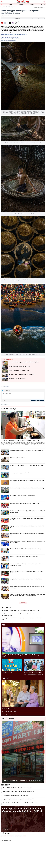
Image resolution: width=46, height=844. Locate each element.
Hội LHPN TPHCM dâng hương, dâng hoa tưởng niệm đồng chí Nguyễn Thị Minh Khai (20, 610)
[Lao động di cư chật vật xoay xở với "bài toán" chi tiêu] (23, 425)
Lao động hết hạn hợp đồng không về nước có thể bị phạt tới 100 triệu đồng (27, 488)
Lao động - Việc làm (13, 6)
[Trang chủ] (1, 4)
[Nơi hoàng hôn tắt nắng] (23, 693)
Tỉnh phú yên (6, 386)
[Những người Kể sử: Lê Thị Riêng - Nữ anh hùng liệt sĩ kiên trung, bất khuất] (23, 640)
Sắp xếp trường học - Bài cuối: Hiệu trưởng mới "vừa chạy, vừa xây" (25, 503)
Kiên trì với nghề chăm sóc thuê (17, 457)
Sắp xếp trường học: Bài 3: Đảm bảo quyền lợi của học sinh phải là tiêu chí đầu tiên (27, 526)
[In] (16, 22)
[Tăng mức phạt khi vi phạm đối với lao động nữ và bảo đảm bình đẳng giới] (5, 452)
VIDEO (4, 625)
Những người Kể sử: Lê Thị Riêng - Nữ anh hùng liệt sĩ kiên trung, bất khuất (22, 655)
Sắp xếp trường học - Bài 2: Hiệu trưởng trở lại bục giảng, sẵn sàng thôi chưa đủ (27, 534)
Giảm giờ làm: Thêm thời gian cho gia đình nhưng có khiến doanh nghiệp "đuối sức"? (26, 572)
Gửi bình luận (37, 400)
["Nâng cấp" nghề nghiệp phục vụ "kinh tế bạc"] (5, 475)
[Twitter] (10, 22)
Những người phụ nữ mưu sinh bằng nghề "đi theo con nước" (12, 38)
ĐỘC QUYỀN (21, 4)
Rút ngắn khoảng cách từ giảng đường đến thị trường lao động (24, 556)
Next (44, 751)
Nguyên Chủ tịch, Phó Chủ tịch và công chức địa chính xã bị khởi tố (18, 799)
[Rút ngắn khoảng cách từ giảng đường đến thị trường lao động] (5, 558)
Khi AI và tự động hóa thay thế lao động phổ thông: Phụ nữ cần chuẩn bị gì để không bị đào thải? (27, 511)
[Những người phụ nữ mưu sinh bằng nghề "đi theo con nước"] (5, 375)
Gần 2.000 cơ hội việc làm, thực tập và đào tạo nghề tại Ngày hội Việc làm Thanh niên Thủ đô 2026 (26, 564)
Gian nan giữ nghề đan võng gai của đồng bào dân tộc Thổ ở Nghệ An (14, 34)
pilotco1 (5, 840)
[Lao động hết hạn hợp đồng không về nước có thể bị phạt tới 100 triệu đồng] (5, 490)
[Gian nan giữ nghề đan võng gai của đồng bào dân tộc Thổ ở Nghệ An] (5, 363)
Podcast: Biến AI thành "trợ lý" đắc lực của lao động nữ (22, 495)
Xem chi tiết (6, 829)
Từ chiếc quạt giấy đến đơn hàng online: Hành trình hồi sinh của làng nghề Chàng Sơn (26, 519)
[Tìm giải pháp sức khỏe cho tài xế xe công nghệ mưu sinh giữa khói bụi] (5, 581)
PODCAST (5, 678)
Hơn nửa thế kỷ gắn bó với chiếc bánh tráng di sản (10, 35)
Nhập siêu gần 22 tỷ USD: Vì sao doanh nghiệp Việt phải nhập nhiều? (18, 791)
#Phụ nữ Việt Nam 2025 (20, 835)
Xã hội (7, 6)
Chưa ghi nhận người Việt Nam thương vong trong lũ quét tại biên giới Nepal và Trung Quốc (22, 613)
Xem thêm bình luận (5, 404)
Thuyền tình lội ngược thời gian (10, 711)
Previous (2, 751)
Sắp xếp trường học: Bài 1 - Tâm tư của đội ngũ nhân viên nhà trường (25, 548)
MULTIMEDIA (32, 4)
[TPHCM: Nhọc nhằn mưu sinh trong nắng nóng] (5, 371)
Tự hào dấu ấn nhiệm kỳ (7, 672)
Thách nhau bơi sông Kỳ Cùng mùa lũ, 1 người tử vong (15, 795)
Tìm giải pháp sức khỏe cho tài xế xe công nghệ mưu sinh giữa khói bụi (26, 579)
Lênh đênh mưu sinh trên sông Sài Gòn (8, 40)
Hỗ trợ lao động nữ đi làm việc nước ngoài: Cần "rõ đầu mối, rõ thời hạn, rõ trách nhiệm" (27, 587)
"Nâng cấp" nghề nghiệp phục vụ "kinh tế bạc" (20, 473)
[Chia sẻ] (13, 22)
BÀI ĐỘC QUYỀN (8, 718)
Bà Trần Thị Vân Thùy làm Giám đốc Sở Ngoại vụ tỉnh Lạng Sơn (17, 787)
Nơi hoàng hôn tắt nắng (7, 615)
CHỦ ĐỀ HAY (5, 833)
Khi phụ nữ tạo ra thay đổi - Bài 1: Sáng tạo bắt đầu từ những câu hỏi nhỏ (23, 780)
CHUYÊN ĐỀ (43, 4)
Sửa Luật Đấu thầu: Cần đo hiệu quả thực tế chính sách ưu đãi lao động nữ (26, 465)
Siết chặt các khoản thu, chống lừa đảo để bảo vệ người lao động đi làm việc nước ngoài (27, 481)
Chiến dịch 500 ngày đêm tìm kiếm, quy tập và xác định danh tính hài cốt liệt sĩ (22, 809)
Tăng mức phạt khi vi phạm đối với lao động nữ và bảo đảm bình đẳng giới (26, 450)
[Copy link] (18, 22)
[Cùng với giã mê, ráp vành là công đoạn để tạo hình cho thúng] (23, 178)
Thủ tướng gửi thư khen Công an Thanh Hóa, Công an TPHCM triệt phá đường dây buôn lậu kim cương (22, 618)
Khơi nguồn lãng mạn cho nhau (10, 714)
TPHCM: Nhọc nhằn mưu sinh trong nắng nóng (10, 37)
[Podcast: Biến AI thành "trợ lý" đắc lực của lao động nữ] (5, 497)
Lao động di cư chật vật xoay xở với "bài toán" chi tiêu (20, 440)
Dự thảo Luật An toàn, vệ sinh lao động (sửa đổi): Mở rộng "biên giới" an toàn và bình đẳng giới (27, 542)
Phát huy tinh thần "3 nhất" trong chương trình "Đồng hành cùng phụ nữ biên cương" (33, 673)
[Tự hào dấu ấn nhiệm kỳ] (12, 665)
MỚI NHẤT (10, 4)
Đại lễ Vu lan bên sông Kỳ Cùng (8, 622)
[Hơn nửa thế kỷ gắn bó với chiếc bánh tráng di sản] (5, 367)
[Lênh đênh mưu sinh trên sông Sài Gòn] (5, 379)
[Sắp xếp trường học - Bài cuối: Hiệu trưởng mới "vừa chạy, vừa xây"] (5, 505)
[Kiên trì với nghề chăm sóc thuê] (5, 459)
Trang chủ (3, 6)
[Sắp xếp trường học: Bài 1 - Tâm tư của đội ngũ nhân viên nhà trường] (5, 550)
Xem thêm (23, 602)
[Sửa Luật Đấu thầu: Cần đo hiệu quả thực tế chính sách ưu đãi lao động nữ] (5, 467)
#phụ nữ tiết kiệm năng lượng (7, 835)
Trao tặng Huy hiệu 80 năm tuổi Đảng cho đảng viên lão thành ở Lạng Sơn (20, 802)
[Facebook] (5, 22)
